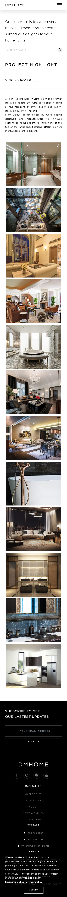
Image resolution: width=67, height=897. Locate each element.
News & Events (33, 813)
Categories (33, 794)
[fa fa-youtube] (46, 775)
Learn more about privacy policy (23, 882)
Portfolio (33, 801)
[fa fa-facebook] (17, 775)
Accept (33, 890)
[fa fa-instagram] (27, 775)
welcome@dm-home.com (35, 846)
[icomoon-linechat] (37, 775)
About (33, 807)
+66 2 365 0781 (35, 840)
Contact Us (33, 820)
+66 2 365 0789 (34, 833)
